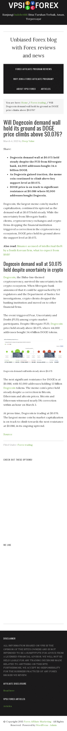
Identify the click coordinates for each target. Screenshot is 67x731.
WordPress (42, 725)
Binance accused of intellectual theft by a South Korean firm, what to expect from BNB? (32, 250)
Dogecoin (9, 277)
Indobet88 (20, 14)
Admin (53, 725)
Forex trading (25, 444)
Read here (8, 690)
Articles (7, 706)
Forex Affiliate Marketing (37, 721)
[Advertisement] (33, 498)
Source (7, 434)
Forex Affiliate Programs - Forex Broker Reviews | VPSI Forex (33, 5)
